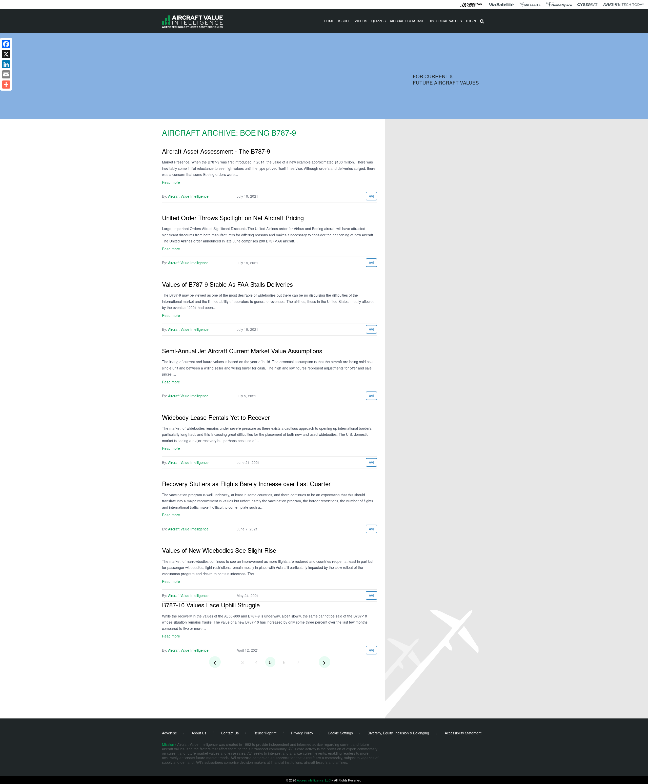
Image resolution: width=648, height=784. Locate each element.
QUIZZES (378, 20)
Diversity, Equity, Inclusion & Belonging (398, 732)
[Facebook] (6, 44)
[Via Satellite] (501, 4)
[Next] (324, 662)
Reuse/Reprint (264, 732)
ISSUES (344, 20)
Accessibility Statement (463, 732)
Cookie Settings (340, 732)
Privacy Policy (302, 732)
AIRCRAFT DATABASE (407, 20)
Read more (171, 182)
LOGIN (471, 20)
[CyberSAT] (587, 4)
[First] (215, 662)
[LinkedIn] (6, 64)
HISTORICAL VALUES (445, 20)
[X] (6, 54)
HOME (329, 20)
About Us (199, 732)
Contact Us (230, 732)
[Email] (6, 74)
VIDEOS (361, 20)
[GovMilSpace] (559, 4)
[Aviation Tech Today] (623, 4)
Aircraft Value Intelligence (188, 196)
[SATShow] (529, 4)
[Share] (6, 84)
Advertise (169, 732)
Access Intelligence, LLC (314, 780)
